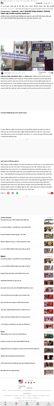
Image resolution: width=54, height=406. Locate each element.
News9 (4, 1)
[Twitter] (28, 382)
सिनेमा (23, 6)
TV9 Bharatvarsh (8, 395)
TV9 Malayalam (17, 398)
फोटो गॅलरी (36, 6)
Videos (31, 6)
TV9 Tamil (47, 395)
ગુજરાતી (17, 1)
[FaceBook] (25, 382)
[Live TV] (48, 3)
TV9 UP (24, 398)
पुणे (17, 6)
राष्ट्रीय (48, 6)
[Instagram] (31, 382)
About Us (10, 390)
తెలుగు (11, 1)
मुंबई (15, 6)
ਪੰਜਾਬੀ (21, 1)
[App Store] (31, 388)
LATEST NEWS (6, 6)
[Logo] (2, 3)
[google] (43, 72)
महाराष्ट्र (11, 6)
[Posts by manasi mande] (2, 72)
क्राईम (45, 6)
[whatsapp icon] (17, 193)
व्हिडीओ (3, 256)
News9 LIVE (29, 398)
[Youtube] (34, 382)
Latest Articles (6, 217)
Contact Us (4, 390)
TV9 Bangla (28, 395)
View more (49, 217)
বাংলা (14, 1)
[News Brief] (39, 3)
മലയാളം (28, 1)
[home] (1, 6)
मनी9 (31, 1)
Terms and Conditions (46, 390)
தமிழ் (24, 1)
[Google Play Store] (22, 387)
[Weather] (44, 3)
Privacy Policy (36, 390)
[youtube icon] (8, 193)
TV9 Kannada (22, 395)
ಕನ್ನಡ (8, 1)
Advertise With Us (17, 390)
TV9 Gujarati (35, 395)
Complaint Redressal (27, 390)
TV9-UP (34, 1)
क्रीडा (20, 6)
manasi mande (7, 73)
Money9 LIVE (36, 398)
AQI (46, 3)
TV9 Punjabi (41, 395)
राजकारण (41, 6)
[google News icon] (13, 193)
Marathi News (4, 8)
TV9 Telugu (15, 395)
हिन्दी (1, 1)
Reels (26, 6)
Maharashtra (11, 8)
